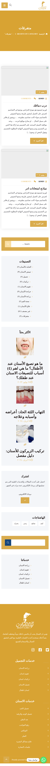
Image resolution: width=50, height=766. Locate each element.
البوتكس (24, 731)
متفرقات (25, 316)
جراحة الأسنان (25, 292)
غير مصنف (26, 311)
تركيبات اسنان (24, 574)
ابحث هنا (8, 542)
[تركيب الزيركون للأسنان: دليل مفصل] (25, 436)
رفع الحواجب (24, 725)
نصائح (33, 523)
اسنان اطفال (24, 583)
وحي (25, 523)
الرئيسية (42, 34)
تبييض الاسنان (25, 272)
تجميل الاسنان (24, 578)
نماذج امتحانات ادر (36, 188)
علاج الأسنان (25, 306)
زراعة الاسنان (24, 565)
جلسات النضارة (24, 747)
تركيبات (25, 282)
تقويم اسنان (24, 570)
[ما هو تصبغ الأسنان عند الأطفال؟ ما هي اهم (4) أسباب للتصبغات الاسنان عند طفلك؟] (25, 348)
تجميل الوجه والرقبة (24, 714)
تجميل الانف (24, 708)
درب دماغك (40, 105)
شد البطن (24, 719)
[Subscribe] (25, 500)
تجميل (25, 277)
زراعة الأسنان (25, 296)
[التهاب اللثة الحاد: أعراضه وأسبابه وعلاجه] (25, 397)
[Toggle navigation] (4, 5)
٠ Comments (27, 98)
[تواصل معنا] (43, 760)
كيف (41, 523)
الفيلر (24, 736)
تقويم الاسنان (25, 287)
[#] (40, 650)
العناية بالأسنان (25, 267)
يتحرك (16, 523)
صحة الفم (25, 301)
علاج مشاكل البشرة (24, 742)
